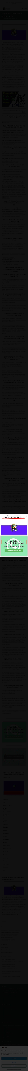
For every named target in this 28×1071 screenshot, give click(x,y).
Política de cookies (10, 1069)
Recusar (14, 1062)
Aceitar (14, 1058)
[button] (26, 1047)
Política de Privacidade (17, 1069)
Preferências (14, 1065)
